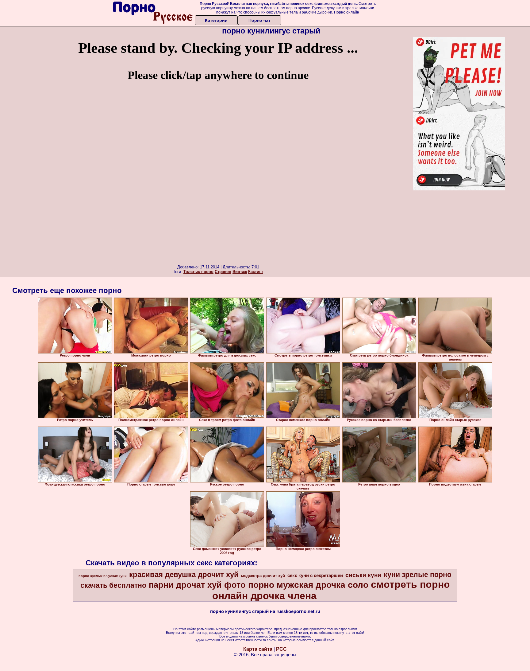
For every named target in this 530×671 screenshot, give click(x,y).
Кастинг (255, 271)
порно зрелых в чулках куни (103, 576)
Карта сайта (257, 649)
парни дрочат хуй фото (197, 585)
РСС (281, 649)
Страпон (223, 271)
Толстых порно (198, 271)
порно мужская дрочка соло (308, 585)
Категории (216, 20)
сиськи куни (363, 575)
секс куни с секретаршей (315, 575)
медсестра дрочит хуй (263, 575)
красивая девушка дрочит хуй (184, 574)
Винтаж (239, 271)
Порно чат (259, 20)
